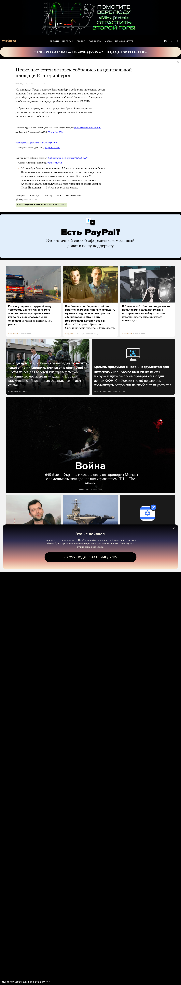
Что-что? (33, 199)
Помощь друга (124, 41)
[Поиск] (171, 41)
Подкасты (95, 41)
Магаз (108, 41)
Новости (53, 41)
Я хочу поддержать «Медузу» (90, 557)
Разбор (81, 41)
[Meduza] (9, 41)
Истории (67, 41)
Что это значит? (40, 982)
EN (177, 41)
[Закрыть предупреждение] (177, 982)
